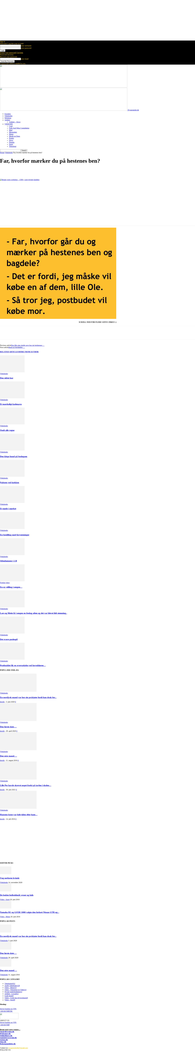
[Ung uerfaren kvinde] (5, 874)
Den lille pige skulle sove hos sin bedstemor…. (27, 345)
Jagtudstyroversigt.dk (8, 1038)
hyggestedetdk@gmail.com (18, 1048)
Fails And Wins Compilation (19, 128)
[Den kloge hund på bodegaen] (12, 450)
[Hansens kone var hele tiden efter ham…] (18, 808)
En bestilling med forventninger (14, 535)
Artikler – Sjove (14, 122)
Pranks (11, 138)
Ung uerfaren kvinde (9, 878)
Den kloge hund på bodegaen (13, 456)
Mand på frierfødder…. (16, 347)
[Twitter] (12, 170)
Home (2, 153)
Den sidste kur (6, 378)
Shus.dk (3, 1042)
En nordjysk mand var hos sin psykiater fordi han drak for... (28, 697)
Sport (11, 144)
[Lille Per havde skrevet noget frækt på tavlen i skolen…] (18, 779)
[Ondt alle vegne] (12, 424)
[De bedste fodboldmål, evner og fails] (5, 891)
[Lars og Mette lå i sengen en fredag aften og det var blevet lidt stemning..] (12, 607)
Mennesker (13, 132)
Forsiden (8, 114)
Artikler (7, 120)
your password (26, 48)
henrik (2, 702)
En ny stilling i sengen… (11, 587)
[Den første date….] (18, 720)
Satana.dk (4, 1040)
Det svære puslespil (8, 639)
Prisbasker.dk (5, 1034)
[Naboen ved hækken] (12, 476)
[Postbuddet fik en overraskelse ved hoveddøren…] (12, 659)
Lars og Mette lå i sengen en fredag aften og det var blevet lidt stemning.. (33, 613)
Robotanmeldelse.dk (8, 1044)
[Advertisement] (67, 842)
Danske (11, 142)
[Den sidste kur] (12, 372)
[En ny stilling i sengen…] (12, 581)
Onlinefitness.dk (6, 1036)
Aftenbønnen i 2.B (8, 561)
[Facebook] (3, 170)
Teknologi (12, 146)
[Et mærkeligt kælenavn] (12, 398)
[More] (36, 170)
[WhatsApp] (28, 170)
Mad (10, 130)
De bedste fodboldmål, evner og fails (16, 895)
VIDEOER (9, 124)
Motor (11, 134)
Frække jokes (5, 583)
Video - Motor (5, 917)
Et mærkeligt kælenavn (11, 404)
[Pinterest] (20, 170)
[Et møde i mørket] (12, 502)
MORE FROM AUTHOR (29, 352)
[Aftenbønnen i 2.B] (12, 555)
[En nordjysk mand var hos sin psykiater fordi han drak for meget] (18, 691)
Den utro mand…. (8, 756)
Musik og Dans (14, 136)
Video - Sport (5, 899)
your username (26, 46)
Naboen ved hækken (9, 482)
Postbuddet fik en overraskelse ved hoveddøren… (23, 665)
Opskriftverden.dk (7, 1032)
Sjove (11, 140)
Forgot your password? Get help (11, 53)
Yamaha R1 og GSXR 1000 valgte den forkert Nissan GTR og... (29, 912)
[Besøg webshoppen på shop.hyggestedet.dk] (97, 202)
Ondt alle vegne (7, 430)
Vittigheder (8, 116)
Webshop (8, 118)
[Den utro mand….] (18, 750)
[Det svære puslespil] (12, 633)
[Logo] (63, 87)
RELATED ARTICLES (9, 352)
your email (24, 59)
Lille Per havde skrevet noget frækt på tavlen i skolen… (25, 785)
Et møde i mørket (8, 508)
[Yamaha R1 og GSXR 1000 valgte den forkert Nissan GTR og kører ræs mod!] (5, 908)
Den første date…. (8, 727)
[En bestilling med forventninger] (12, 528)
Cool (11, 126)
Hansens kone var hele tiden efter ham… (18, 814)
